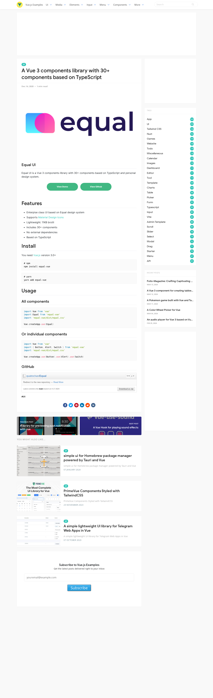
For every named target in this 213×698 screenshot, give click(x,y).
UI (24, 64)
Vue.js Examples (34, 4)
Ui (47, 4)
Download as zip (126, 389)
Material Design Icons (51, 217)
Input (89, 4)
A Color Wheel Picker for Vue (163, 310)
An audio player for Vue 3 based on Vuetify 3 (172, 319)
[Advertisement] (106, 33)
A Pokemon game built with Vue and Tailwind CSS (175, 300)
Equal (42, 376)
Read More (58, 382)
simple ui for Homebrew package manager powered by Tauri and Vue (98, 458)
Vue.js (36, 255)
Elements (74, 4)
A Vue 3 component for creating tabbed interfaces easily (180, 290)
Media (59, 4)
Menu (103, 4)
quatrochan (32, 376)
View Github (96, 187)
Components (120, 4)
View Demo (62, 187)
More (137, 4)
